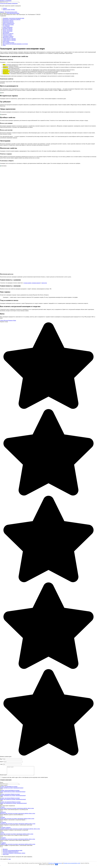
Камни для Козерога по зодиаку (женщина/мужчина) (13, 795)
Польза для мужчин (7, 31)
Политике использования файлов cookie (71, 863)
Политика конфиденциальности (10, 851)
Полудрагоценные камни (11, 12)
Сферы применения (7, 27)
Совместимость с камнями (9, 38)
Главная (5, 8)
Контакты (5, 849)
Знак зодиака (6, 41)
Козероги (10, 320)
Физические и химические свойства (11, 19)
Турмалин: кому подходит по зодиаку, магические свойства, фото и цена (17, 823)
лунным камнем (27, 282)
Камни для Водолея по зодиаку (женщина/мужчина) (12, 791)
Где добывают (6, 25)
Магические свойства (8, 33)
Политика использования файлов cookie (12, 850)
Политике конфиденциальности (55, 863)
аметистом (44, 282)
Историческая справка (8, 24)
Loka (9, 859)
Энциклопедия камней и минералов (9, 3)
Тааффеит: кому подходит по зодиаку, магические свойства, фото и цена (17, 844)
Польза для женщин (7, 29)
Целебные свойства (7, 28)
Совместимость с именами (9, 40)
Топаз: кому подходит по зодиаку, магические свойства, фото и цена (16, 833)
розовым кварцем (36, 282)
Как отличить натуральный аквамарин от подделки (15, 43)
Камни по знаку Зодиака (9, 9)
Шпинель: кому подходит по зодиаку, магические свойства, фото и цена (17, 813)
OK (56, 864)
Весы (2, 320)
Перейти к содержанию (5, 0)
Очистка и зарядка (7, 34)
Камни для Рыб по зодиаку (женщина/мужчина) (11, 787)
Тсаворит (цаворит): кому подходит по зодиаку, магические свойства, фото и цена (20, 828)
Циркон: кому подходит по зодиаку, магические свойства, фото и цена (17, 818)
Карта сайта (6, 854)
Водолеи (6, 320)
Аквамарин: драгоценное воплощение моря (13, 18)
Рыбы (14, 320)
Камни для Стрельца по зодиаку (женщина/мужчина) (13, 799)
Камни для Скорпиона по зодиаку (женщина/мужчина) (13, 803)
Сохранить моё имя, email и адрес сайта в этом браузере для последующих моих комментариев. (25, 777)
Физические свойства (8, 20)
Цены (4, 45)
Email (1, 761)
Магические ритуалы (8, 37)
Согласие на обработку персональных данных (14, 853)
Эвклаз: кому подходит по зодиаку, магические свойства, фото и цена (17, 808)
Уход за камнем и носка (8, 42)
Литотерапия (6, 32)
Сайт (1, 764)
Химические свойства (8, 22)
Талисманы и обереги (8, 36)
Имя (1, 759)
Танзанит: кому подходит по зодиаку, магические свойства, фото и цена (17, 839)
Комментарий (3, 774)
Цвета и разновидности (8, 23)
